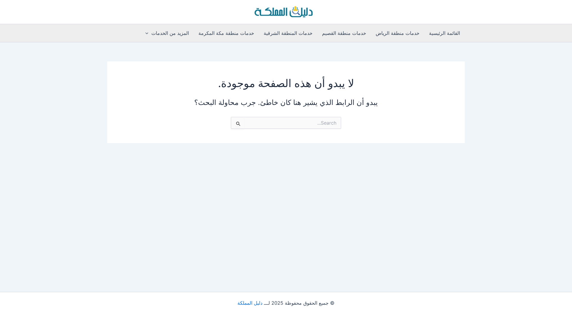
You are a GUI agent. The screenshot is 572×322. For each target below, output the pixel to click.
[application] (148, 33)
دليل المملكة (249, 303)
